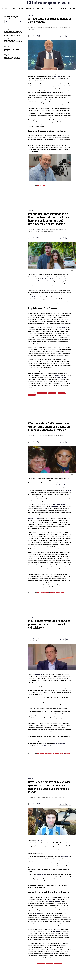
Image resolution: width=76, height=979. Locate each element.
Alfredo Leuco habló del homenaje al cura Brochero (12, 17)
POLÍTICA (20, 8)
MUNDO (44, 8)
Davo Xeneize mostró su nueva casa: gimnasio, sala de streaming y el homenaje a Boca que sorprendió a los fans (13, 58)
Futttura (52, 592)
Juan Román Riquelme (42, 883)
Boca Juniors (59, 867)
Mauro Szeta (38, 674)
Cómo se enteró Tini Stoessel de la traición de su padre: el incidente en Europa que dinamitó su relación (13, 42)
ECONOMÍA (28, 8)
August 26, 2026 (48, 745)
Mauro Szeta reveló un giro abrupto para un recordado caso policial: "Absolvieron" (13, 49)
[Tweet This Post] (63, 36)
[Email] (20, 21)
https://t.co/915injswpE (59, 743)
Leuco (50, 92)
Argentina (41, 753)
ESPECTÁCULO (63, 8)
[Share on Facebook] (60, 36)
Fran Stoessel (53, 393)
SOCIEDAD (36, 8)
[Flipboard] (16, 21)
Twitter (67, 753)
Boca (46, 879)
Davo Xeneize (41, 841)
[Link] (67, 36)
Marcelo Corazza (50, 753)
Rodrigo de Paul (62, 393)
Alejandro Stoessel (42, 393)
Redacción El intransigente (35, 35)
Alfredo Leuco (32, 74)
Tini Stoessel (32, 394)
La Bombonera (41, 875)
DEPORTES (51, 8)
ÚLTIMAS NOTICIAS (8, 8)
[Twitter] (11, 21)
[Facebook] (7, 21)
